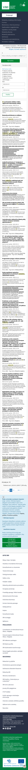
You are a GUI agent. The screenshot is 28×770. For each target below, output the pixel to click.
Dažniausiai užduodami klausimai (12, 669)
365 (19, 490)
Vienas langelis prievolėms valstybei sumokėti (12, 652)
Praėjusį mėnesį (6, 76)
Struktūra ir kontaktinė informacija (12, 564)
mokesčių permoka (6, 469)
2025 (7, 126)
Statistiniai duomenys (9, 600)
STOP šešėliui (6, 692)
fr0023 (4, 147)
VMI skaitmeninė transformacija (11, 648)
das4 (6, 156)
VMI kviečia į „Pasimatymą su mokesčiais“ (11, 680)
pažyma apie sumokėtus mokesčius (9, 154)
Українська (22, 49)
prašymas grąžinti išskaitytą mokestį (9, 151)
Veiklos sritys (6, 578)
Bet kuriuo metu (6, 69)
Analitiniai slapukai (9, 529)
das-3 (13, 146)
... (5, 490)
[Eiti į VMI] (8, 6)
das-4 (16, 146)
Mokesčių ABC (7, 672)
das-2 (10, 146)
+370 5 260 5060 (7, 719)
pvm (3, 286)
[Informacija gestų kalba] (20, 6)
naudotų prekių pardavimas (18, 289)
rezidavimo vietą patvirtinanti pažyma (10, 155)
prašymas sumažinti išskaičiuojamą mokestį (11, 150)
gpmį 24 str (15, 193)
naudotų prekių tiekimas (7, 289)
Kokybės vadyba (7, 582)
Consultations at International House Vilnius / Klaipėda (13, 630)
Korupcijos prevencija (8, 589)
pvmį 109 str (21, 291)
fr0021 (19, 146)
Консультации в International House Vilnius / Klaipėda (13, 636)
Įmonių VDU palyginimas (9, 688)
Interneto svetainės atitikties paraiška (13, 701)
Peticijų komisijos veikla (9, 574)
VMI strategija (6, 618)
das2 (22, 155)
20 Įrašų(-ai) (5, 482)
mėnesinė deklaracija (6, 194)
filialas (4, 193)
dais (3, 146)
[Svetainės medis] (24, 3)
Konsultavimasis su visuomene (11, 567)
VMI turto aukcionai (8, 685)
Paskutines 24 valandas (8, 73)
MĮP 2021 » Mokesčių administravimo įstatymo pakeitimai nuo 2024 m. (11, 335)
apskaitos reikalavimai (7, 287)
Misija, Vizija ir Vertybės (9, 560)
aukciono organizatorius (10, 286)
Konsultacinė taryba (8, 614)
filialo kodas (14, 194)
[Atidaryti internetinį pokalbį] (24, 766)
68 (8, 490)
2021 (7, 270)
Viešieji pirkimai (19, 217)
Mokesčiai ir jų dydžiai (9, 661)
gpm (10, 193)
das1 (19, 155)
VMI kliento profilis (8, 644)
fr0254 (7, 147)
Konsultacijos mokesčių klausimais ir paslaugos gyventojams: (13, 717)
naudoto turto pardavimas (7, 290)
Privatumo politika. (12, 515)
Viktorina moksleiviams (9, 676)
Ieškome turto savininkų (9, 704)
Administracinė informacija (10, 596)
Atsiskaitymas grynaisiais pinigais (12, 665)
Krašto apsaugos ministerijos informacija (11, 696)
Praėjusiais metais (7, 78)
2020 (7, 217)
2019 (12, 253)
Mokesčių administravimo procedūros (13, 585)
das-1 (7, 146)
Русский (16, 49)
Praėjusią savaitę (7, 74)
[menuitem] (11, 20)
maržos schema (15, 287)
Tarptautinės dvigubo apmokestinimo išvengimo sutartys (12, 158)
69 (11, 490)
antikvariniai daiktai (6, 291)
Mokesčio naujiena (19, 178)
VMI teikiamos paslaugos (10, 640)
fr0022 (23, 146)
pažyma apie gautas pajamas (8, 152)
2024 (7, 333)
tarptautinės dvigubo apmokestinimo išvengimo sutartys (13, 148)
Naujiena (17, 126)
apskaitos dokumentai (20, 286)
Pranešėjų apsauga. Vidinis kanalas (12, 592)
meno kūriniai (16, 290)
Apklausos (5, 621)
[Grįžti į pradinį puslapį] (2, 53)
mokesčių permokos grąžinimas (16, 469)
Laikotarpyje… (6, 80)
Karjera (5, 610)
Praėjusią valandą (7, 71)
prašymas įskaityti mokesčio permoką (17, 471)
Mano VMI (13, 727)
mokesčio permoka (6, 471)
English (11, 49)
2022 (7, 178)
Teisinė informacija (8, 571)
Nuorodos (5, 708)
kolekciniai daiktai (14, 291)
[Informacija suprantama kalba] (23, 6)
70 (13, 490)
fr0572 (8, 193)
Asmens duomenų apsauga (10, 603)
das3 (3, 156)
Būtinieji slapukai (8, 518)
